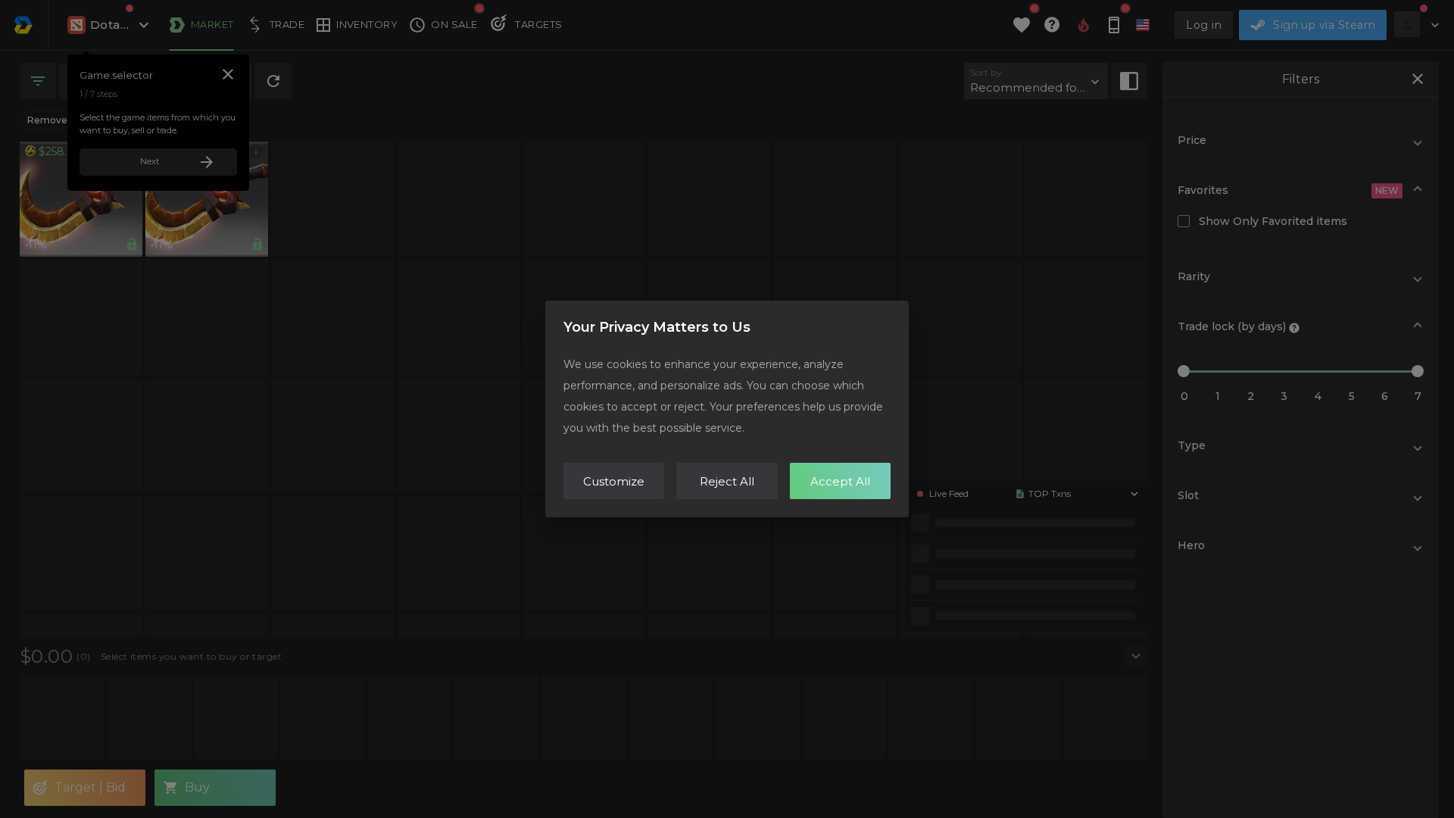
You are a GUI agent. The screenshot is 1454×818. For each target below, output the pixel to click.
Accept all (840, 481)
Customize (613, 481)
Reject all (727, 481)
